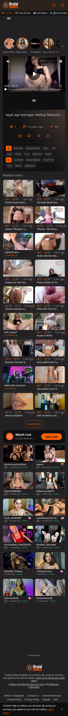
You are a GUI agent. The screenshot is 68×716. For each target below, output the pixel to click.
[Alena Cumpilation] (18, 405)
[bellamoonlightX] (50, 484)
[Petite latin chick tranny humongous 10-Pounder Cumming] (50, 298)
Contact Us (33, 695)
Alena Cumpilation (14, 416)
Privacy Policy (32, 699)
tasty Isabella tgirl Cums (47, 362)
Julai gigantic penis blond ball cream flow (48, 389)
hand (48, 154)
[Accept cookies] (62, 709)
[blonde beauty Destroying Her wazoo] (18, 192)
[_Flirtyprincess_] (50, 564)
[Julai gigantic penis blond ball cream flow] (50, 378)
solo (9, 154)
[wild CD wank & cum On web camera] (50, 405)
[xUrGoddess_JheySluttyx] (18, 538)
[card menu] (30, 200)
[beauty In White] (50, 325)
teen (46, 148)
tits (54, 148)
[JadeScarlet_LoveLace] (18, 378)
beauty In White (44, 336)
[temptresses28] (50, 591)
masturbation (33, 148)
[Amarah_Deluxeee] (50, 538)
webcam (37, 154)
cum (26, 154)
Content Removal (51, 695)
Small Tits (48, 159)
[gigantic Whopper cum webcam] (18, 218)
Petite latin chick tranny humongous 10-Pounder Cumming (48, 309)
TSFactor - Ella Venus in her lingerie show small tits (47, 229)
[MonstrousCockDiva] (18, 457)
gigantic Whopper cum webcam (15, 229)
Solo (9, 165)
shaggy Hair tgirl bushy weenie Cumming (16, 282)
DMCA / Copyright (14, 695)
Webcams (30, 165)
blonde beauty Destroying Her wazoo (15, 202)
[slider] (34, 89)
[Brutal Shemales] (10, 5)
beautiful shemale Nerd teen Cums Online (16, 362)
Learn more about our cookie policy (48, 679)
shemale (18, 148)
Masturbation (33, 159)
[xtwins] (50, 457)
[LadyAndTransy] (18, 245)
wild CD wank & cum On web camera (48, 416)
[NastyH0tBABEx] (18, 484)
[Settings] (61, 61)
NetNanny (54, 684)
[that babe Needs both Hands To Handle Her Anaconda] (50, 192)
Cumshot (18, 159)
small (18, 154)
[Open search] (54, 5)
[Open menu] (62, 5)
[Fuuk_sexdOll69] (18, 511)
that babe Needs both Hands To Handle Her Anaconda (47, 202)
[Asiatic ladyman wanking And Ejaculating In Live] (50, 245)
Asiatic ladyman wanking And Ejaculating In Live (48, 256)
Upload (46, 699)
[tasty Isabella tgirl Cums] (50, 352)
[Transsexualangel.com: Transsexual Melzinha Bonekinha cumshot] (18, 298)
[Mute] (8, 61)
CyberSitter (34, 687)
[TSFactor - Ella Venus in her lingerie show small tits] (50, 218)
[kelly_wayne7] (18, 325)
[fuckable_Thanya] (18, 564)
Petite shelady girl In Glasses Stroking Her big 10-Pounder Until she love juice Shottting (48, 282)
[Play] (34, 73)
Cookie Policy (14, 699)
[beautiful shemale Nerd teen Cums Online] (18, 352)
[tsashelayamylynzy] (50, 511)
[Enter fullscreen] (61, 86)
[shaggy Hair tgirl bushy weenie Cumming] (18, 272)
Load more (34, 424)
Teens (18, 165)
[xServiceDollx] (18, 591)
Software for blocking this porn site (26, 684)
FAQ (55, 699)
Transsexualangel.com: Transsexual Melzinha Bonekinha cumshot (16, 309)
